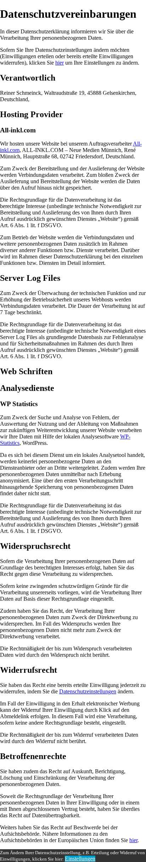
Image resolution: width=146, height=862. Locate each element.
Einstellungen (80, 859)
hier (59, 63)
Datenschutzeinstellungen (87, 691)
